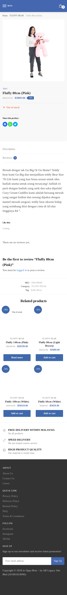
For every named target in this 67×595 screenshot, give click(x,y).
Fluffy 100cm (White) (17, 401)
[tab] (33, 149)
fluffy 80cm (36, 290)
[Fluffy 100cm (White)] (17, 380)
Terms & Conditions (13, 516)
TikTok (6, 538)
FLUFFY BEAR (17, 15)
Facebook (8, 528)
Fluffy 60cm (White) (49, 401)
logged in (22, 270)
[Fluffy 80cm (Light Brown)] (49, 321)
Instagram (8, 533)
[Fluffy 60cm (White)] (49, 380)
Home (5, 15)
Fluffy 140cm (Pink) (17, 342)
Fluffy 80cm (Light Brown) (49, 344)
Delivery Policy (11, 501)
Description (9, 149)
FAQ (5, 511)
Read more (17, 357)
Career (6, 483)
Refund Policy (10, 506)
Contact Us (8, 478)
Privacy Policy (10, 496)
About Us (8, 473)
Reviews (9, 157)
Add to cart (49, 357)
